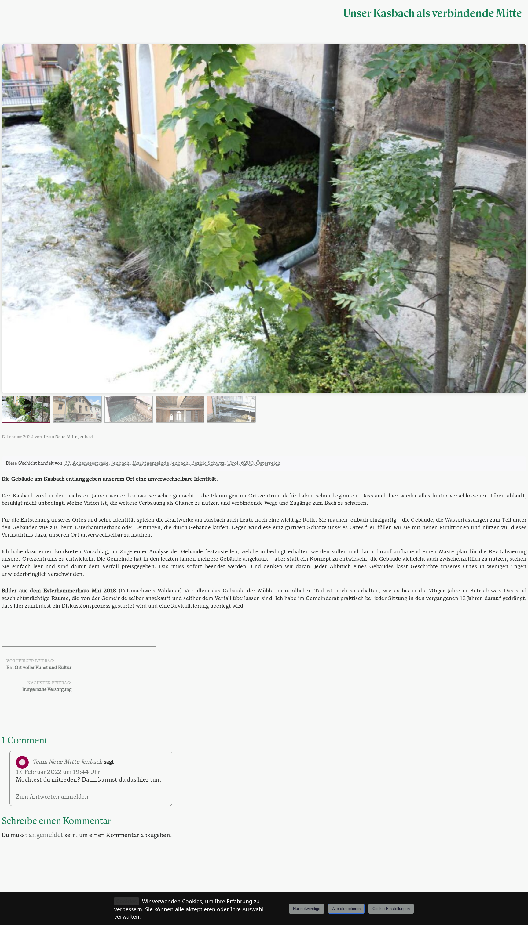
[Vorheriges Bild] (12, 218)
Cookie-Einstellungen (391, 908)
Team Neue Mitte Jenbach (69, 437)
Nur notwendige (306, 908)
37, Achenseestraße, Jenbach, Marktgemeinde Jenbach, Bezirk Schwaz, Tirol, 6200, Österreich (172, 463)
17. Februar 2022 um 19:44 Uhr (58, 772)
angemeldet (46, 835)
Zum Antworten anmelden (52, 797)
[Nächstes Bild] (516, 218)
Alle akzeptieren (346, 908)
